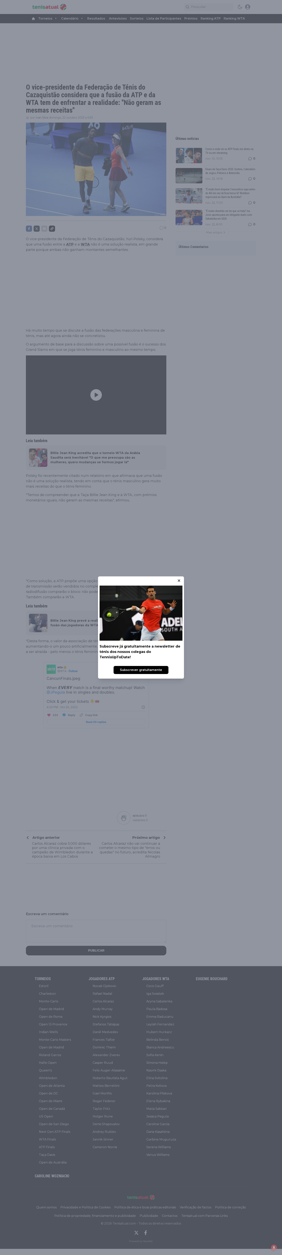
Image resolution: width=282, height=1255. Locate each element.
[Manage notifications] (274, 1247)
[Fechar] (179, 581)
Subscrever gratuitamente (141, 670)
